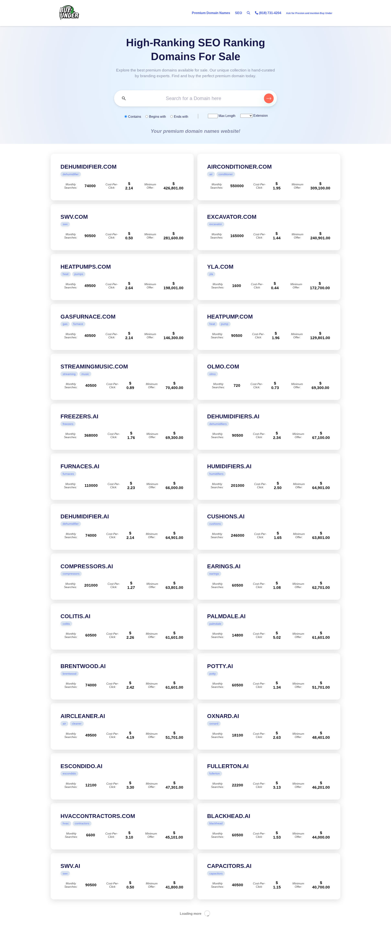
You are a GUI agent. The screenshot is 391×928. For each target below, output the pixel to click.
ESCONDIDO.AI (81, 766)
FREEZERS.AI (79, 416)
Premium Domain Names (211, 13)
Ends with (181, 116)
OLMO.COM (223, 366)
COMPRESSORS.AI (86, 566)
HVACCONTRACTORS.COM (97, 816)
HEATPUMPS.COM (85, 267)
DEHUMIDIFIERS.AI (233, 416)
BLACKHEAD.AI (228, 816)
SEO (238, 13)
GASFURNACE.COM (87, 316)
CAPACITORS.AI (229, 866)
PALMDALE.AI (226, 616)
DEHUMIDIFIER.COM (88, 167)
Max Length (226, 116)
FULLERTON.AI (228, 766)
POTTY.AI (220, 666)
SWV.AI (70, 866)
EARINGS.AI (224, 566)
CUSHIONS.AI (226, 516)
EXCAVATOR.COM (231, 217)
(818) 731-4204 (269, 13)
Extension (260, 115)
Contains (134, 116)
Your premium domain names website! (195, 131)
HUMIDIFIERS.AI (229, 466)
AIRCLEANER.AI (82, 716)
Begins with (157, 116)
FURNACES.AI (79, 466)
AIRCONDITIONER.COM (239, 167)
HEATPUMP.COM (230, 316)
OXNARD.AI (223, 716)
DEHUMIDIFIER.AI (84, 516)
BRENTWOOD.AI (83, 666)
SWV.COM (74, 217)
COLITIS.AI (75, 616)
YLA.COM (220, 267)
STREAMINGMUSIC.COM (94, 366)
